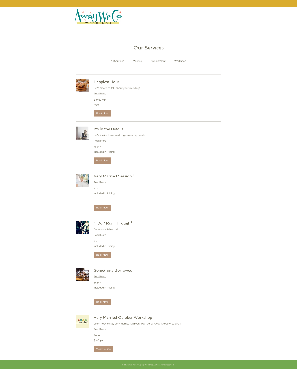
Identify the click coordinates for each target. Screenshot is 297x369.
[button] (102, 113)
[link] (117, 60)
